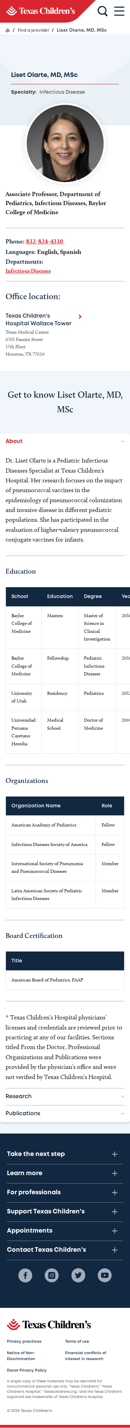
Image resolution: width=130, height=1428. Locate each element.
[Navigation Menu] (119, 11)
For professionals (34, 1192)
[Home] (7, 30)
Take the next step (36, 1154)
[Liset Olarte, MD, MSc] (48, 11)
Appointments (29, 1231)
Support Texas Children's (46, 1211)
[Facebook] (25, 1275)
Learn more (24, 1173)
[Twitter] (78, 1275)
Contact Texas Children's (46, 1250)
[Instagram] (51, 1275)
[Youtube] (104, 1275)
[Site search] (102, 11)
